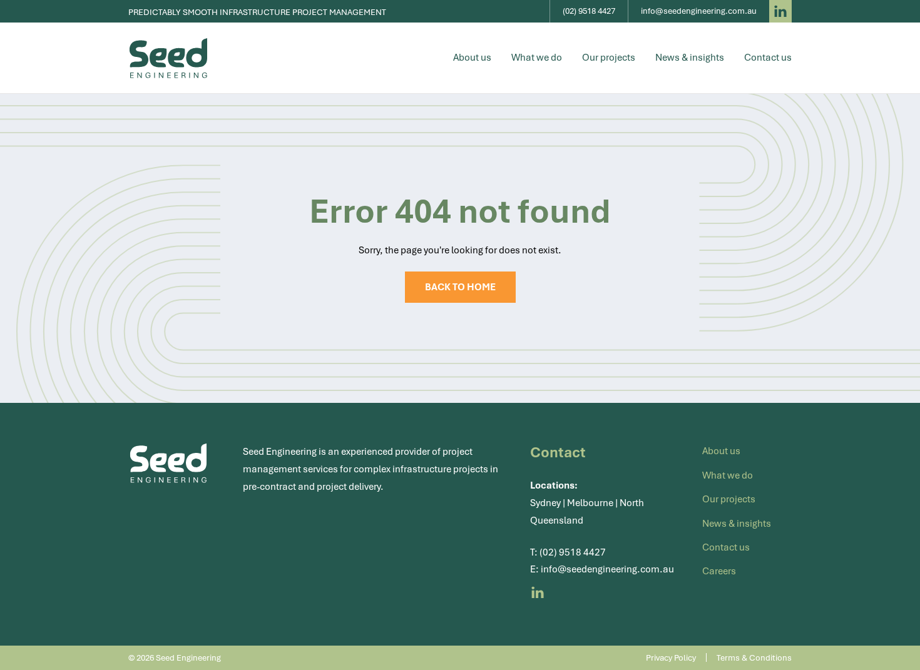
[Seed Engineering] (168, 58)
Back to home (460, 287)
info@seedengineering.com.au (607, 569)
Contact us (768, 57)
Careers (719, 571)
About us (472, 57)
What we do (536, 57)
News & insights (689, 57)
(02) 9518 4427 (572, 552)
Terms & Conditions (754, 657)
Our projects (608, 57)
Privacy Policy (671, 657)
